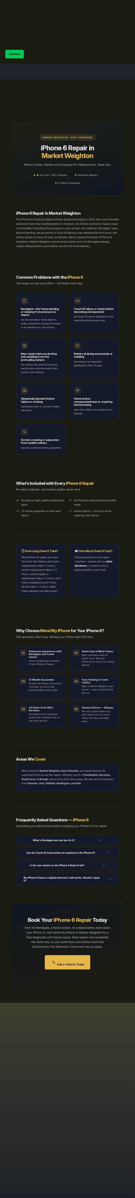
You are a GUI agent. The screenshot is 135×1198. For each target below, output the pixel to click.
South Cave (89, 1099)
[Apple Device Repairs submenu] (45, 32)
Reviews (115, 1113)
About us (115, 1104)
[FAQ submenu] (129, 32)
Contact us (117, 1082)
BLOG (113, 1109)
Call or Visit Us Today (70, 964)
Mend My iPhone (42, 15)
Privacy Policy (119, 1095)
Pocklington (89, 1095)
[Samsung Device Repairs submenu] (83, 32)
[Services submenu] (101, 32)
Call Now (14, 54)
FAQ (112, 1100)
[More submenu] (129, 42)
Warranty (115, 1091)
